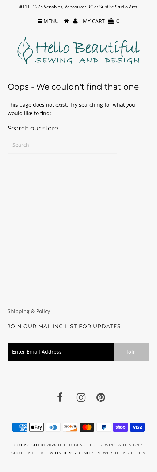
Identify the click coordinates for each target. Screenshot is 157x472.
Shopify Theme (29, 453)
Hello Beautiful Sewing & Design (99, 445)
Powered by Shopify (121, 453)
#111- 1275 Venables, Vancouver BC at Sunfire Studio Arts (78, 7)
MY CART (101, 21)
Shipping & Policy (29, 311)
